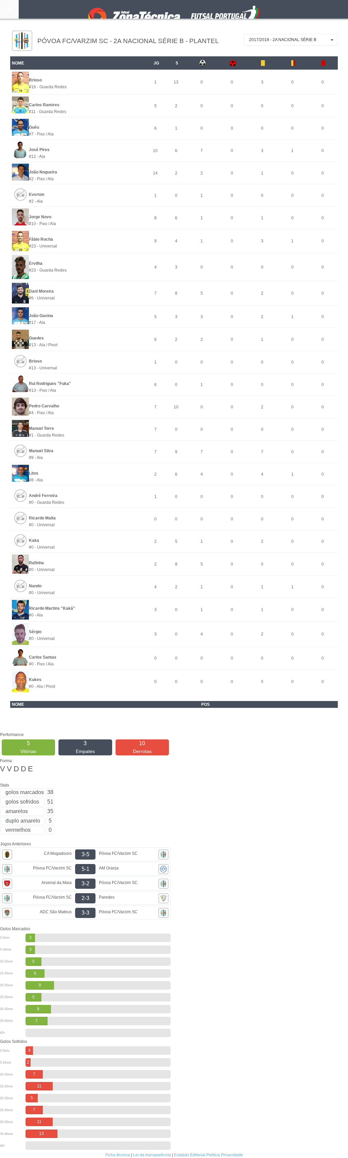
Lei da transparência (152, 1155)
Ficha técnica (117, 1155)
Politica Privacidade (224, 1155)
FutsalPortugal (174, 9)
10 (142, 747)
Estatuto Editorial (189, 1155)
